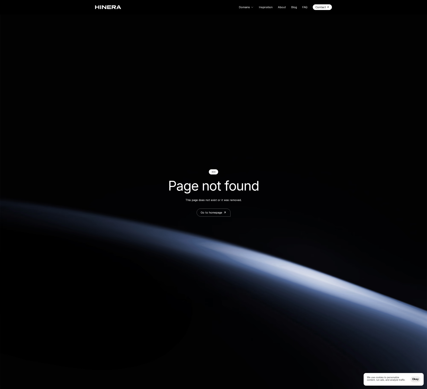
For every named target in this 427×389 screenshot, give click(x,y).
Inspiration (266, 7)
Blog (294, 7)
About (282, 7)
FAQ (304, 7)
